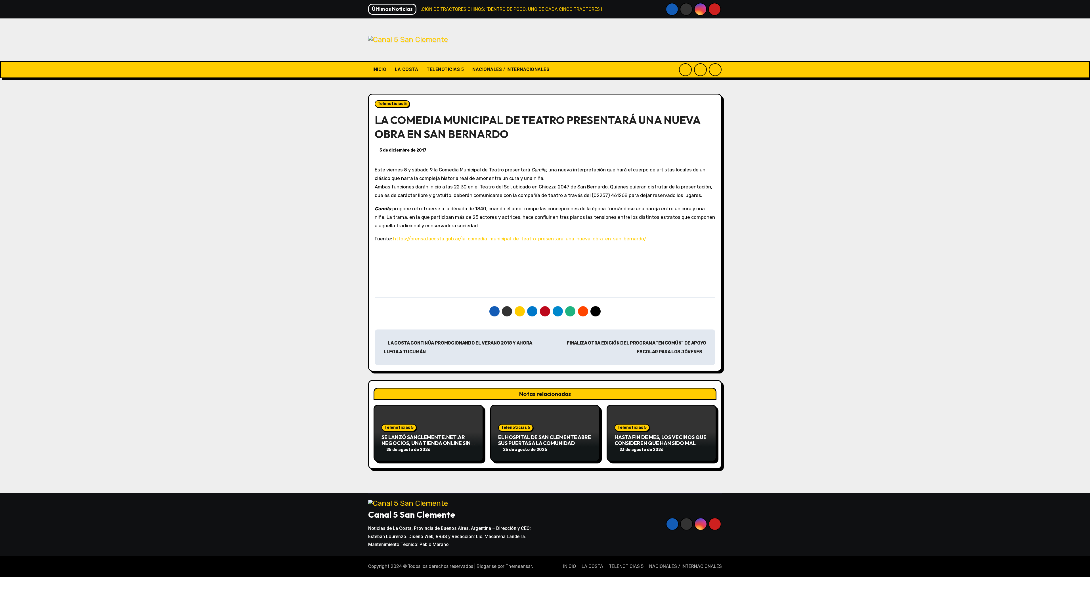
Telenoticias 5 (392, 103)
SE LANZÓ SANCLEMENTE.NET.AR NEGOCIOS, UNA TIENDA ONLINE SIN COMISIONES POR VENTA (426, 443)
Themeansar (519, 566)
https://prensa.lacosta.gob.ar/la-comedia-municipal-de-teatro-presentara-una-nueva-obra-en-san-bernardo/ (519, 239)
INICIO (379, 69)
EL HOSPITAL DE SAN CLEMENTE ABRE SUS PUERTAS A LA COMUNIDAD (544, 440)
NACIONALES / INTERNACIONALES (510, 69)
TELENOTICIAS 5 (445, 69)
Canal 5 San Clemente (411, 514)
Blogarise (486, 566)
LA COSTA (406, 69)
